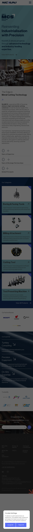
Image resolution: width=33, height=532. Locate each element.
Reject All (21, 525)
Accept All (10, 525)
